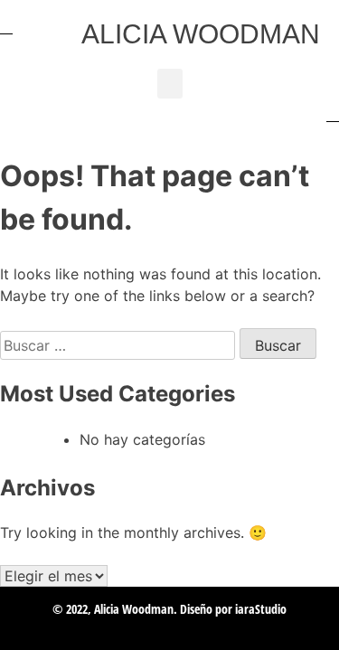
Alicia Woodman (200, 34)
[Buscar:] (120, 345)
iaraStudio (261, 608)
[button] (170, 84)
